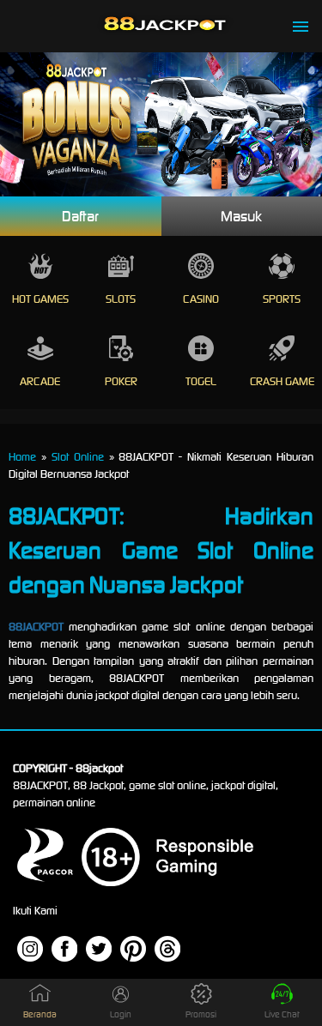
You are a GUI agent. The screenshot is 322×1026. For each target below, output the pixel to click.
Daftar (80, 216)
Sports (282, 299)
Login (120, 1014)
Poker (121, 381)
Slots (121, 299)
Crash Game (282, 381)
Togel (200, 381)
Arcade (40, 381)
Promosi (200, 1014)
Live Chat (282, 1014)
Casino (201, 299)
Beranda (40, 1014)
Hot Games (40, 299)
